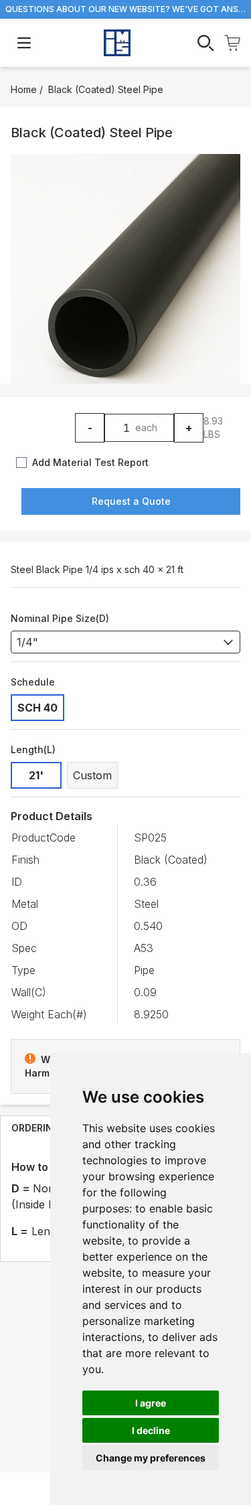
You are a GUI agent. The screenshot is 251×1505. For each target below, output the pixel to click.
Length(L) (33, 749)
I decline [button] (151, 1430)
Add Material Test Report (90, 462)
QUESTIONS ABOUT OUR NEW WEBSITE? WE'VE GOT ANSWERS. (125, 9)
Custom (92, 775)
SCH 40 (37, 707)
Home (24, 89)
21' (36, 775)
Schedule (33, 682)
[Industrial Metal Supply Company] (117, 42)
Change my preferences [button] (150, 1457)
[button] (125, 269)
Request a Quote (131, 501)
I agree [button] (150, 1403)
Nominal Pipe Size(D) (60, 618)
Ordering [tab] (35, 1127)
